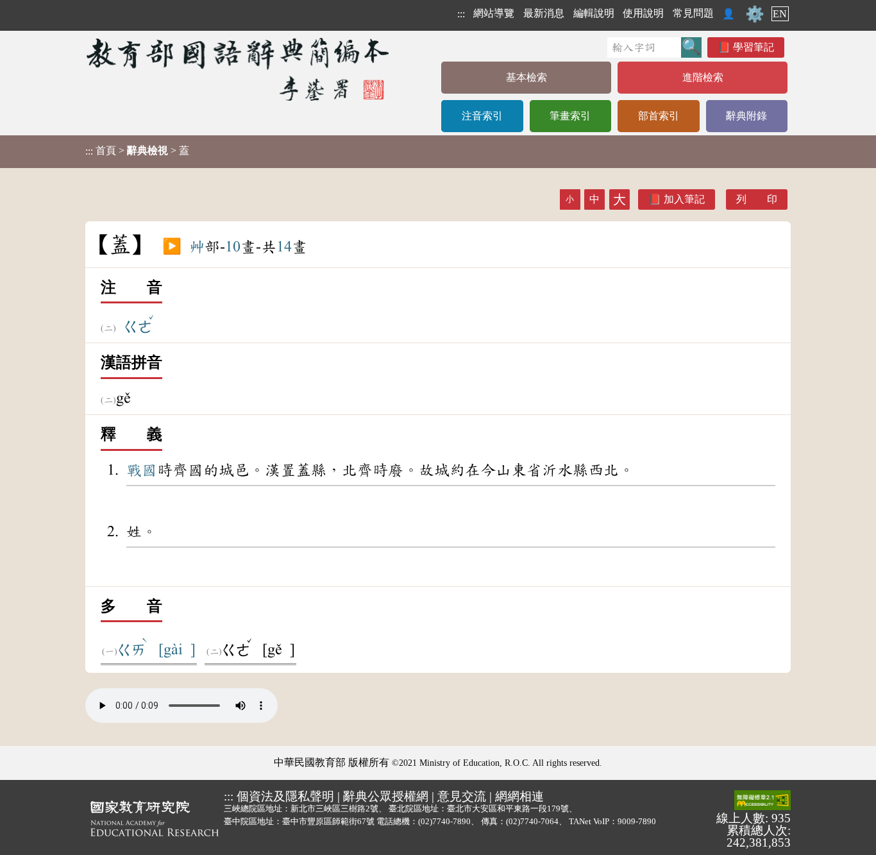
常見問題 (693, 13)
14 (284, 247)
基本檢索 (526, 77)
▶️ (171, 247)
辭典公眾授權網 (385, 796)
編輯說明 (593, 13)
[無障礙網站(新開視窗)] (762, 801)
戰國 (141, 470)
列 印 (756, 199)
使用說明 (643, 13)
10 (232, 247)
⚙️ (754, 14)
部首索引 (658, 115)
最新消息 (543, 13)
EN (780, 13)
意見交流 (461, 796)
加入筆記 (684, 199)
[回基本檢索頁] (238, 69)
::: (461, 13)
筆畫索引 (570, 115)
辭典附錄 (746, 115)
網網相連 (519, 796)
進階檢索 (702, 77)
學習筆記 (753, 47)
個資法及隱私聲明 (285, 796)
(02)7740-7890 (444, 821)
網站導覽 (493, 13)
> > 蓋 (137, 151)
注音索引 (482, 115)
